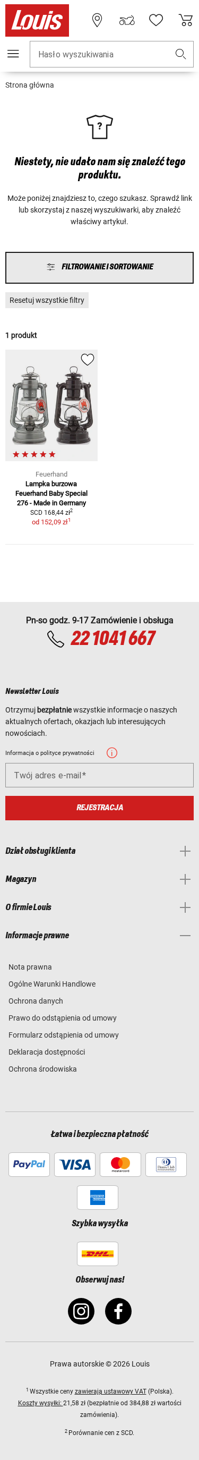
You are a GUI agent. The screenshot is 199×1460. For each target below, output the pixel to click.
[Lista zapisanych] (156, 20)
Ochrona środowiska (42, 1069)
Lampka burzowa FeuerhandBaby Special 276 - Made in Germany (51, 493)
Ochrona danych (35, 1001)
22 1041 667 (112, 639)
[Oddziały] (97, 20)
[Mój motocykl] (127, 20)
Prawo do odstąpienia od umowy (62, 1018)
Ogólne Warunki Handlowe (52, 984)
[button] (181, 54)
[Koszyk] (186, 20)
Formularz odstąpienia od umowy (63, 1035)
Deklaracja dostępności (46, 1052)
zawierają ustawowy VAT (110, 1391)
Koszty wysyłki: (40, 1403)
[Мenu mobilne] (13, 54)
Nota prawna (30, 967)
